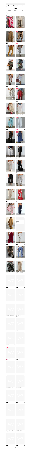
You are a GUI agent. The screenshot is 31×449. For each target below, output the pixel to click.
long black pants (17, 222)
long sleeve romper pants (18, 223)
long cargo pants (17, 221)
